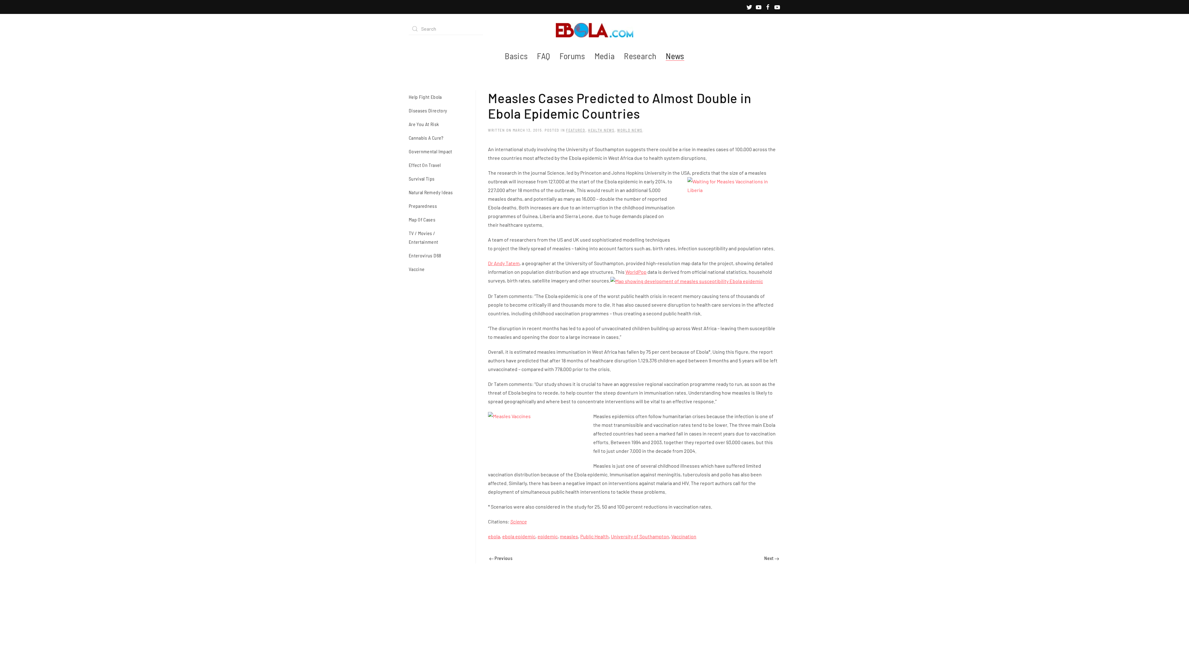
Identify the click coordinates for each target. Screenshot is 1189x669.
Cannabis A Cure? (426, 138)
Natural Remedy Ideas (431, 192)
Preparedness (423, 206)
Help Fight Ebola (425, 97)
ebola (494, 536)
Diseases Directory (428, 110)
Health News (601, 130)
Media (604, 55)
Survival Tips (422, 178)
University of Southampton (640, 536)
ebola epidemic (518, 536)
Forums (572, 55)
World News (629, 130)
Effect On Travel (425, 165)
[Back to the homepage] (594, 28)
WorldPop (636, 272)
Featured (576, 130)
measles (569, 536)
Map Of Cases (422, 219)
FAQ (543, 55)
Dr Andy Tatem (504, 263)
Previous (503, 558)
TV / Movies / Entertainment (423, 237)
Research (640, 55)
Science (518, 521)
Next (769, 558)
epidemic (548, 536)
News (675, 55)
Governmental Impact (430, 151)
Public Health (594, 536)
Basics (516, 55)
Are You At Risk (424, 124)
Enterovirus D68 (425, 255)
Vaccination (683, 536)
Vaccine (417, 269)
